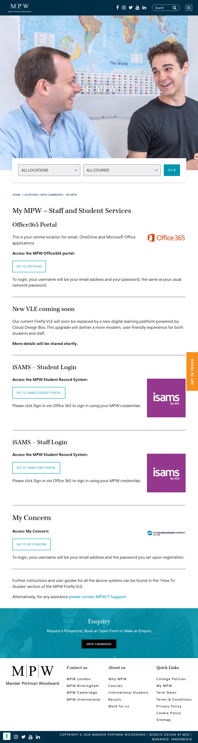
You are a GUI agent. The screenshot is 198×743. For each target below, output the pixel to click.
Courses (115, 686)
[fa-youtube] (138, 7)
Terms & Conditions (174, 699)
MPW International (84, 699)
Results (114, 699)
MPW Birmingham (83, 686)
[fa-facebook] (118, 7)
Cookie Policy (168, 713)
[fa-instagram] (124, 7)
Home (16, 194)
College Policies (171, 679)
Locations (31, 194)
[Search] (175, 8)
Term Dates (166, 692)
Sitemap (163, 720)
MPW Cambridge (51, 194)
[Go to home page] (19, 8)
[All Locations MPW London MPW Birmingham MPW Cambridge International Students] (49, 170)
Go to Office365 (29, 266)
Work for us (118, 706)
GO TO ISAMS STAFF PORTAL (36, 467)
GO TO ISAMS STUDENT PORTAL (39, 392)
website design (163, 734)
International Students (128, 692)
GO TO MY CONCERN (32, 544)
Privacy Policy (169, 706)
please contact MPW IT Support (97, 596)
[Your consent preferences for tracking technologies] (6, 736)
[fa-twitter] (131, 7)
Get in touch (192, 371)
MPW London (79, 679)
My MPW (164, 686)
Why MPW (117, 679)
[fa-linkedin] (144, 7)
